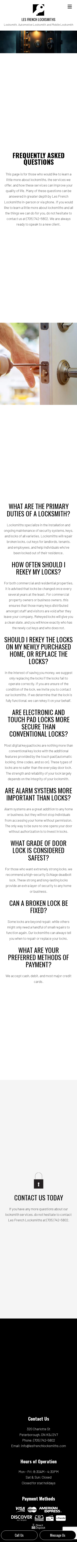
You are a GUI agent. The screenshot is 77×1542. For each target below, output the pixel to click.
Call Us (19, 1535)
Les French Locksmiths (38, 19)
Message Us (57, 1535)
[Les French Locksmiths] (38, 9)
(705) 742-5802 (44, 1440)
